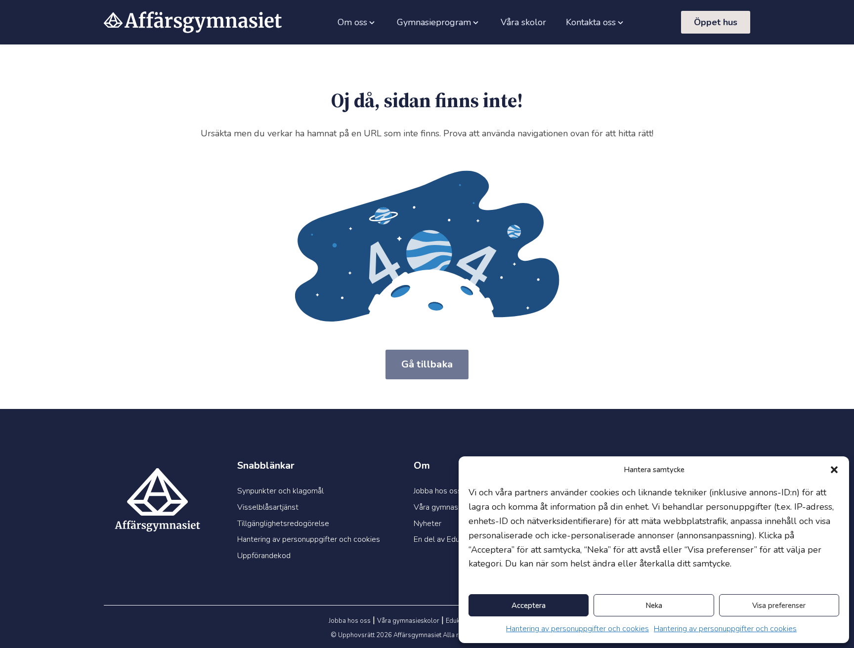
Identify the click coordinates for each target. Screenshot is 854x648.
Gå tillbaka (427, 364)
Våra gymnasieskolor (408, 620)
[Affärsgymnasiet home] (193, 22)
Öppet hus (715, 22)
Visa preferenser (779, 605)
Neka (653, 605)
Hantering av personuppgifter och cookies (577, 628)
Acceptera (529, 605)
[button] (834, 470)
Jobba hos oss (350, 620)
